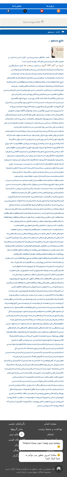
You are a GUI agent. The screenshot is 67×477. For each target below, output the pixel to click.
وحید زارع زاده (53, 401)
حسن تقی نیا (55, 127)
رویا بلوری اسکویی (28, 147)
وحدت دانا (25, 397)
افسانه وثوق (26, 82)
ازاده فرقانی (24, 78)
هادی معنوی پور (47, 393)
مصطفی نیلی (50, 332)
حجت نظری (24, 123)
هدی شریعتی (36, 393)
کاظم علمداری (17, 282)
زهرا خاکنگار (54, 155)
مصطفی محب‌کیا (19, 328)
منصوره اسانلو (54, 340)
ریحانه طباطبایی (35, 151)
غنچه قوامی (31, 246)
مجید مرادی (37, 295)
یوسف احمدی (53, 405)
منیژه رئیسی (55, 344)
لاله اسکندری (52, 291)
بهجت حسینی (44, 102)
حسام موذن (16, 123)
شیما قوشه (40, 205)
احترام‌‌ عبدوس (38, 74)
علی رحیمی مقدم (19, 233)
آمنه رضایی (54, 69)
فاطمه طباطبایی (46, 254)
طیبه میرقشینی (24, 217)
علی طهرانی (46, 237)
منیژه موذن (15, 344)
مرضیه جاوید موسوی (25, 311)
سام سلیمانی (43, 172)
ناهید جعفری (53, 377)
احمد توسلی (19, 74)
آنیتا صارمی (46, 69)
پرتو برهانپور (42, 106)
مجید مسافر (19, 295)
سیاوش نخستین (21, 184)
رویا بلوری (38, 147)
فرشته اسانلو (23, 266)
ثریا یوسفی (15, 115)
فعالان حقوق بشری (32, 278)
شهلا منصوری (46, 201)
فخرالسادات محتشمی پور (50, 262)
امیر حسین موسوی (32, 90)
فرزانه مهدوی (46, 266)
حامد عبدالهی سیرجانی (46, 123)
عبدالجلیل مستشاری (26, 221)
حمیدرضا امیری (40, 131)
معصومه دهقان (18, 332)
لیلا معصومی (27, 291)
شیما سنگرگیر (50, 205)
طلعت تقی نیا (54, 217)
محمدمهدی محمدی (52, 307)
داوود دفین (16, 135)
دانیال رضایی (40, 135)
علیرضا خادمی (25, 242)
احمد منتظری (44, 78)
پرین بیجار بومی (35, 110)
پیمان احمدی (54, 115)
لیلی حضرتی (17, 291)
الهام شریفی (54, 86)
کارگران (17, 455)
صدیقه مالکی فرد (17, 209)
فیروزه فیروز (20, 278)
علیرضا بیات (44, 242)
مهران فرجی (22, 356)
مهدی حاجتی (52, 352)
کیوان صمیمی (30, 287)
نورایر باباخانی (25, 385)
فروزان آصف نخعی (32, 270)
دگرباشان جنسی (17, 424)
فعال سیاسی (43, 278)
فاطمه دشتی (56, 254)
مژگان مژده (42, 323)
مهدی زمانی (24, 352)
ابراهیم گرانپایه (24, 69)
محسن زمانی (23, 299)
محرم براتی (46, 299)
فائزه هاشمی (14, 246)
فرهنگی (17, 450)
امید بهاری (18, 86)
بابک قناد (47, 98)
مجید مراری (28, 295)
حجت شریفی (32, 123)
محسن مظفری (13, 299)
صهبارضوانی (31, 213)
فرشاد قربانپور (35, 266)
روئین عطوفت (23, 143)
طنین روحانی (44, 217)
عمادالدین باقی (49, 246)
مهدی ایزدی (55, 348)
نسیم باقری (43, 385)
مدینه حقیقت (43, 311)
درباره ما (50, 6)
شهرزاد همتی (31, 196)
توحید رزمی (45, 115)
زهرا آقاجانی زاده (16, 151)
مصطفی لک (30, 328)
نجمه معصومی (32, 377)
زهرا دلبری (36, 155)
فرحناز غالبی (23, 262)
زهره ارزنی (20, 160)
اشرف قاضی (15, 78)
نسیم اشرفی (53, 385)
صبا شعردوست (40, 209)
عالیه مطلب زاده (40, 221)
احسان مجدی (28, 74)
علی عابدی (38, 237)
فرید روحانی (21, 274)
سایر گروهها (17, 429)
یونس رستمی (42, 405)
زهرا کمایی (47, 160)
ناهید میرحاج (43, 377)
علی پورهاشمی (30, 233)
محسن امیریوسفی (35, 299)
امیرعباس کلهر (24, 94)
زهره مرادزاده (42, 164)
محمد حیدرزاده (53, 303)
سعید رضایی (24, 176)
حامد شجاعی (13, 119)
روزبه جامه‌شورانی (49, 147)
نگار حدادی (35, 385)
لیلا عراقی (35, 291)
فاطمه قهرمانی (52, 258)
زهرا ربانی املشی (25, 155)
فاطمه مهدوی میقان (29, 258)
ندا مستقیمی (22, 377)
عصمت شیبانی (51, 229)
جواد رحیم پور (51, 119)
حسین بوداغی (44, 127)
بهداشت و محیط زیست (50, 429)
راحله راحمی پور (47, 139)
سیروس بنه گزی (16, 188)
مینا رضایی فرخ (23, 369)
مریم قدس (39, 319)
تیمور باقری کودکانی (33, 115)
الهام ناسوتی (45, 86)
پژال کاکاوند (24, 110)
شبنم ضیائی (22, 192)
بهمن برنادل (13, 102)
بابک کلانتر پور (37, 98)
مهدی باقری (46, 348)
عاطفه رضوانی (52, 221)
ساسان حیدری (53, 172)
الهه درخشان (35, 86)
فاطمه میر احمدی (15, 258)
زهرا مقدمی (29, 160)
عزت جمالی (45, 225)
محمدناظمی (23, 307)
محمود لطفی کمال (54, 311)
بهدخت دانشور (33, 102)
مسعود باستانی (32, 323)
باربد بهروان (27, 98)
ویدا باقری (22, 401)
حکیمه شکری (23, 127)
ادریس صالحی (34, 78)
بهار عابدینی (54, 102)
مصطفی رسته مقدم (51, 328)
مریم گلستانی (29, 319)
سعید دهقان (33, 176)
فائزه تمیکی (23, 246)
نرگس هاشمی (53, 381)
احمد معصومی (54, 78)
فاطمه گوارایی (41, 258)
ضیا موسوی (22, 213)
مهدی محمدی (15, 352)
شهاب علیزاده (42, 196)
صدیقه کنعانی (29, 209)
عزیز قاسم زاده (35, 225)
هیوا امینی (42, 397)
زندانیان (37, 65)
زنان (17, 445)
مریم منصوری (19, 319)
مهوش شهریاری (53, 364)
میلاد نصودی (51, 369)
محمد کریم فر (41, 303)
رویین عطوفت (16, 147)
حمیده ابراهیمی (15, 131)
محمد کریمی (31, 303)
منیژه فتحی (45, 344)
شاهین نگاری (32, 192)
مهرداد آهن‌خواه (52, 360)
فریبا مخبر (43, 274)
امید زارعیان (51, 90)
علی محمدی (30, 237)
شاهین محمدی (42, 192)
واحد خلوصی (34, 397)
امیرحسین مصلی (48, 94)
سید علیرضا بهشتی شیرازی (33, 188)
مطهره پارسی (41, 332)
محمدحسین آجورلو (19, 303)
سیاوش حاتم (33, 184)
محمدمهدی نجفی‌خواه (36, 307)
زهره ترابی (12, 160)
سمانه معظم (43, 180)
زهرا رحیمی (14, 155)
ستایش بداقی (32, 172)
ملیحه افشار (18, 336)
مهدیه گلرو (43, 356)
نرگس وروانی (43, 381)
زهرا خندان (45, 155)
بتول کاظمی (18, 98)
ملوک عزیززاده (50, 336)
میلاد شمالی (14, 364)
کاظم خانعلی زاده (28, 282)
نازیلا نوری (15, 373)
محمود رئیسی (14, 307)
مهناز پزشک (12, 360)
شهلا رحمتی (21, 196)
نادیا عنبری (23, 373)
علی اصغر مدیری (42, 233)
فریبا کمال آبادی (53, 274)
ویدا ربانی (15, 401)
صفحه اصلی (50, 424)
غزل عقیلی (40, 246)
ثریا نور (22, 115)
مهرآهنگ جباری (33, 356)
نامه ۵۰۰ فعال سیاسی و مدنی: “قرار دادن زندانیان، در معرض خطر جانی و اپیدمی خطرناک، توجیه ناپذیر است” (36, 59)
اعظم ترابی (35, 82)
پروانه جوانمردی (21, 106)
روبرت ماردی (13, 143)
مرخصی (35, 311)
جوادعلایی (42, 119)
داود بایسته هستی (28, 135)
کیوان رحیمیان (41, 287)
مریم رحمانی (20, 315)
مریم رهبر (55, 319)
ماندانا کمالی (53, 295)
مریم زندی (47, 319)
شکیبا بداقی (53, 196)
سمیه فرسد (25, 180)
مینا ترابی (42, 369)
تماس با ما (16, 6)
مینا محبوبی (12, 369)
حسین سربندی (33, 127)
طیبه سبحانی (35, 217)
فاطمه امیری (40, 250)
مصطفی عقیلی (39, 328)
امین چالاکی (55, 98)
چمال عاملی (34, 119)
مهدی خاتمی (42, 352)
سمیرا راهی (34, 180)
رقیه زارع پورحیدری (36, 143)
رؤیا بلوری (57, 139)
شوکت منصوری (16, 201)
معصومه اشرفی (30, 332)
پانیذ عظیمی (53, 106)
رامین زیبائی (36, 139)
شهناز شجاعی (36, 201)
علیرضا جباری (35, 242)
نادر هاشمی (31, 373)
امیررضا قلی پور (36, 94)
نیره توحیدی (43, 389)
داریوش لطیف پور (52, 135)
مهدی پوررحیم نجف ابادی (32, 348)
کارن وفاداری (40, 282)
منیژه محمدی (36, 344)
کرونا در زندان (52, 287)
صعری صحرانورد (51, 213)
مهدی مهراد (52, 356)
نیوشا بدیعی (23, 389)
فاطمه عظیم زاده (33, 254)
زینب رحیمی (32, 164)
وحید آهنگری (16, 397)
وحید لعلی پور (41, 401)
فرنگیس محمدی (54, 270)
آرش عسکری (18, 65)
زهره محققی (52, 164)
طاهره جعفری (13, 213)
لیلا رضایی (43, 291)
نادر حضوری (40, 373)
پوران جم (16, 110)
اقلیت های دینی (17, 434)
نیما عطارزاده (33, 389)
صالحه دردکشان (52, 209)
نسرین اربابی (32, 381)
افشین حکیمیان (16, 82)
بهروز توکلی (22, 102)
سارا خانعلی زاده (16, 168)
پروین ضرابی (53, 110)
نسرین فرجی (22, 381)
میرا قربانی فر (24, 364)
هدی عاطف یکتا (25, 393)
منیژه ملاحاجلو (25, 344)
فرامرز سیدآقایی (34, 262)
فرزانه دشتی (55, 266)
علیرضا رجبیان (14, 242)
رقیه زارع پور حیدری (52, 143)
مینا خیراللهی (34, 369)
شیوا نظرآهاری (30, 205)
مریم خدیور (29, 315)
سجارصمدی (54, 176)
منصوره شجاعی (42, 340)
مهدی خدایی (33, 352)
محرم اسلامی (55, 299)
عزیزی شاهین (24, 225)
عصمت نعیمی (41, 229)
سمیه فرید (15, 180)
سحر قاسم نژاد (44, 176)
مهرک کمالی (21, 360)
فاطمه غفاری (22, 254)
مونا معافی (43, 364)
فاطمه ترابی (32, 250)
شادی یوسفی (53, 192)
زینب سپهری (22, 164)
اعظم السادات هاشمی (48, 82)
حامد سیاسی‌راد (24, 119)
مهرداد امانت (41, 360)
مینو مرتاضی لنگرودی (53, 373)
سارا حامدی (27, 168)
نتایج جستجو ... (56, 40)
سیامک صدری (43, 184)
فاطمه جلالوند (22, 250)
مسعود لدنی (21, 323)
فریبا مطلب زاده (32, 274)
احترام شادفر (49, 74)
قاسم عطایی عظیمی (52, 282)
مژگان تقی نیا (52, 323)
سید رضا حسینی (50, 188)
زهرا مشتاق (38, 160)
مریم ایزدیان (49, 315)
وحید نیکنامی (31, 401)
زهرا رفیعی (55, 160)
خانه (58, 32)
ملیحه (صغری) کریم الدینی (33, 336)
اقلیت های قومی (16, 439)
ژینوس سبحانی (44, 168)
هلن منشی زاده (52, 397)
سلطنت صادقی (53, 180)
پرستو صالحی (32, 106)
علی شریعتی (54, 237)
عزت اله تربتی (54, 225)
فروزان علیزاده (19, 270)
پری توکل (44, 110)
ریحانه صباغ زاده (48, 151)
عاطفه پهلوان (13, 217)
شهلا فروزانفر (56, 201)
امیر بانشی (43, 90)
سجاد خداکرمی (21, 172)
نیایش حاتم (52, 389)
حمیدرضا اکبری (52, 131)
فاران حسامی (50, 250)
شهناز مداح (26, 201)
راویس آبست (26, 139)
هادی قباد (57, 393)
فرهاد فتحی (43, 270)
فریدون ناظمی (53, 278)
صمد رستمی (40, 213)
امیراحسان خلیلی (18, 90)
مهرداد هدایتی (31, 360)
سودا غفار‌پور (53, 184)
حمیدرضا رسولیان (28, 131)
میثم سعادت (34, 364)
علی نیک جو (21, 237)
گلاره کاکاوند (20, 287)
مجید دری (45, 295)
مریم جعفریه (39, 315)
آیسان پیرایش (36, 69)
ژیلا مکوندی (54, 168)
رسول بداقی (17, 139)
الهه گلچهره (26, 86)
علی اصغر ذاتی (54, 233)
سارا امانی (34, 168)
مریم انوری (58, 315)
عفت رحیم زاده (21, 229)
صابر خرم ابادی (19, 205)
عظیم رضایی (31, 229)
